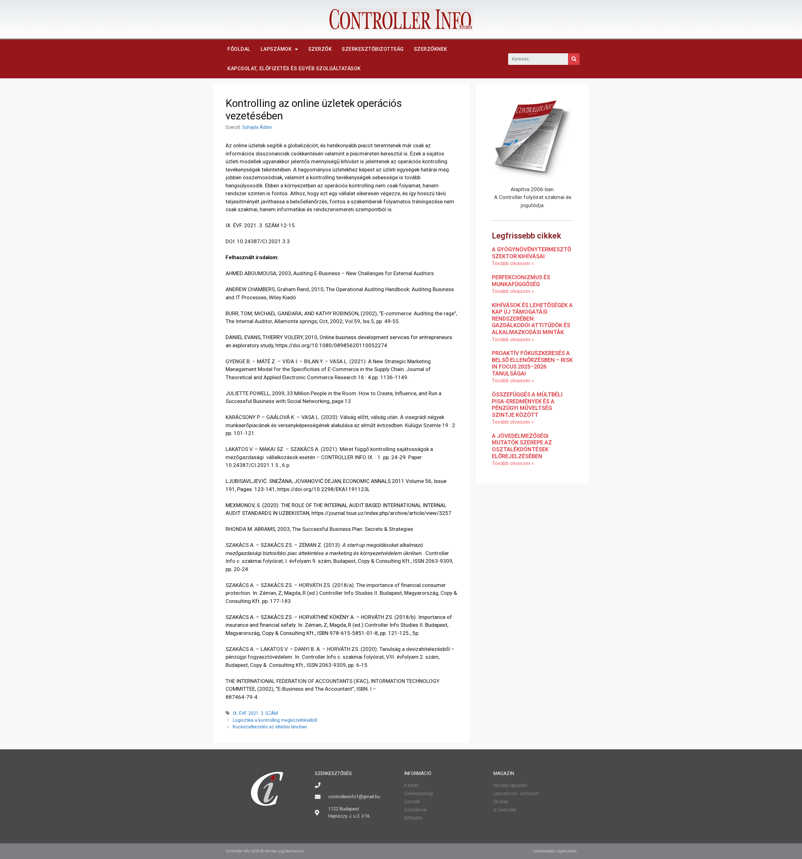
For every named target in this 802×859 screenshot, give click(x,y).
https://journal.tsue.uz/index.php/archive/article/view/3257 (381, 513)
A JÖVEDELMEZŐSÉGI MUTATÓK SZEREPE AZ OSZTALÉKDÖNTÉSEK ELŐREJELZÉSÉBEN (522, 445)
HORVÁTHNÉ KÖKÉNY (324, 617)
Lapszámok (276, 49)
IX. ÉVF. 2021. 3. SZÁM (255, 713)
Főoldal (239, 49)
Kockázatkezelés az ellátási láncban (270, 727)
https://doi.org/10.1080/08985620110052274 (331, 345)
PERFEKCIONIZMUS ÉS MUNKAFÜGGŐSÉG (521, 280)
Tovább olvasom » (513, 263)
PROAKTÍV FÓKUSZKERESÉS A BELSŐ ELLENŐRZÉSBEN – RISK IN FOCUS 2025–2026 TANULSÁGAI (532, 363)
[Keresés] (574, 59)
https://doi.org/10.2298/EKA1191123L (323, 489)
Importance (431, 617)
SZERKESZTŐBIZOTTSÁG (373, 49)
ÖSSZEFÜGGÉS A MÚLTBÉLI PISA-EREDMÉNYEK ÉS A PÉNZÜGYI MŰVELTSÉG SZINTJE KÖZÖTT (527, 404)
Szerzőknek (430, 49)
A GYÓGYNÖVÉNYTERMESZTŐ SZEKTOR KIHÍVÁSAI (531, 252)
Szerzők (320, 49)
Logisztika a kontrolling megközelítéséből (275, 720)
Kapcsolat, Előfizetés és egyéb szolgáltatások (294, 68)
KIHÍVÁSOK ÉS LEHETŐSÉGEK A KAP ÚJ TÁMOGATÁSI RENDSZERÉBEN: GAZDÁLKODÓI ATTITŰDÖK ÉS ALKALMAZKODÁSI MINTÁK (532, 318)
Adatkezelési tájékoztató (554, 851)
